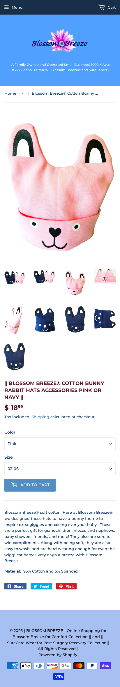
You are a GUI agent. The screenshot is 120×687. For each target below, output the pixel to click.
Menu (17, 7)
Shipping (40, 416)
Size (8, 457)
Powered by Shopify (57, 654)
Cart (111, 7)
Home (10, 93)
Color (9, 432)
